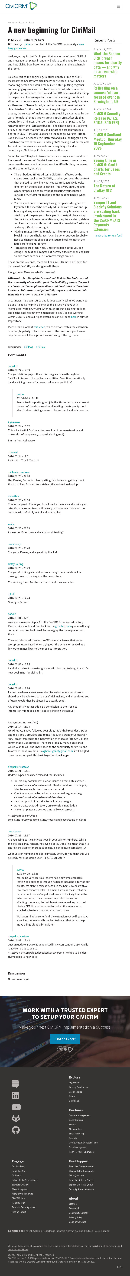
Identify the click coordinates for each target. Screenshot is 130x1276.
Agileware (14, 422)
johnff (11, 594)
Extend (72, 1096)
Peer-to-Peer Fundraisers (81, 1151)
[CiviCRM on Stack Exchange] (15, 1084)
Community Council (78, 1212)
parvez (28, 44)
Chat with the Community (81, 1170)
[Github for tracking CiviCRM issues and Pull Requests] (16, 1130)
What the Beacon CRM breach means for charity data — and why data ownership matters (108, 65)
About (73, 1198)
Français (60, 1230)
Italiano (79, 1230)
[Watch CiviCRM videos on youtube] (16, 1107)
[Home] (20, 6)
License (73, 1203)
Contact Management (80, 1115)
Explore (74, 1077)
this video (39, 327)
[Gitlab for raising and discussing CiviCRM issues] (16, 1119)
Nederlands (49, 1230)
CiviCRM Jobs (18, 1198)
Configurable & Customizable (83, 1142)
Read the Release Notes (81, 1180)
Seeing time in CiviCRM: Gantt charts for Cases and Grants (107, 166)
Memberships (75, 1128)
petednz (13, 366)
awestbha (14, 496)
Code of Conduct (77, 1221)
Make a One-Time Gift (22, 1193)
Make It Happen (19, 1189)
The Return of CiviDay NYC (104, 188)
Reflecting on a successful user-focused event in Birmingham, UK (107, 94)
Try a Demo (74, 1082)
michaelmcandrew (19, 472)
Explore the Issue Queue (81, 1184)
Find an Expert (65, 1039)
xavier (11, 524)
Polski (97, 1230)
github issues (63, 626)
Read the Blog (19, 1170)
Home (11, 22)
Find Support (79, 1161)
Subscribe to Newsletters (24, 1180)
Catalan (37, 1230)
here (73, 317)
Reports (73, 1138)
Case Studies (75, 1091)
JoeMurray (14, 544)
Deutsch (88, 1230)
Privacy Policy (75, 1217)
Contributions (76, 1119)
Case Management (78, 1147)
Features (76, 1110)
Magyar (70, 1230)
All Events (17, 1175)
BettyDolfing (15, 564)
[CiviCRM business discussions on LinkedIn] (15, 1096)
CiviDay (40, 347)
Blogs (21, 22)
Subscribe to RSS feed (109, 235)
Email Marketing (76, 1133)
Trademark (74, 1208)
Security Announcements (81, 1189)
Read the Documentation (81, 1166)
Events (72, 1124)
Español (105, 1230)
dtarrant (13, 452)
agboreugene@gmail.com (57, 751)
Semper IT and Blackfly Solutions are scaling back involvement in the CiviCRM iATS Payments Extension (108, 215)
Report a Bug (18, 1202)
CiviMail (28, 347)
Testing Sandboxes (78, 1087)
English (28, 1230)
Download (74, 1100)
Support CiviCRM (20, 1184)
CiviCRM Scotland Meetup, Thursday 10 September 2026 (108, 141)
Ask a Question (76, 1175)
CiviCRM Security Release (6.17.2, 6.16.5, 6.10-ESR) (107, 118)
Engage (18, 1161)
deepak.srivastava (18, 767)
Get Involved (18, 1166)
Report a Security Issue (23, 1207)
